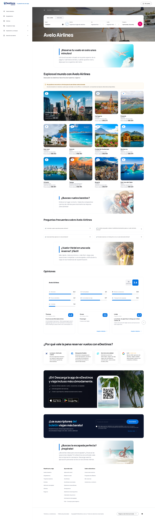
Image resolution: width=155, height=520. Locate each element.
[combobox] (53, 24)
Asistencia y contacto (90, 482)
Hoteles (46, 482)
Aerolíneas (49, 10)
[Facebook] (142, 513)
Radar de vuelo (68, 475)
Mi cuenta (147, 3)
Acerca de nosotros (90, 472)
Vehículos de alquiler (49, 485)
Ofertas (46, 488)
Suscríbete (132, 422)
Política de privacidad (63, 514)
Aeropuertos (67, 488)
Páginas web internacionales (126, 514)
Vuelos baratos (47, 472)
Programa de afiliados (90, 475)
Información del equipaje (70, 498)
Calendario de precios (69, 495)
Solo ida (59, 17)
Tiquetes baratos (48, 479)
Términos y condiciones (50, 514)
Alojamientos (47, 475)
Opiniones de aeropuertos (71, 491)
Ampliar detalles (101, 331)
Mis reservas (88, 479)
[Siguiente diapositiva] (144, 322)
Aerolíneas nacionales (69, 482)
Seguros (46, 491)
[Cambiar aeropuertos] (67, 24)
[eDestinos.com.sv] (44, 10)
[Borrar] (62, 24)
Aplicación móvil (68, 472)
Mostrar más (131, 431)
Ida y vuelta (50, 17)
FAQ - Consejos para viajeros (71, 501)
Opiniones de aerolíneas (70, 485)
